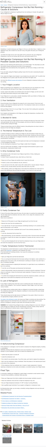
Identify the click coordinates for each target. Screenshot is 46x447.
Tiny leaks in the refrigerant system (9, 299)
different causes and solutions (15, 80)
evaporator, (9, 250)
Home (2, 5)
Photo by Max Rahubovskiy (6, 340)
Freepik (5, 46)
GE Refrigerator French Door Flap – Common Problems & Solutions (18, 413)
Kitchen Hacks (20, 411)
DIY (3, 411)
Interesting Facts (12, 411)
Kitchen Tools (28, 411)
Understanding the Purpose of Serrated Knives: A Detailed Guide (18, 415)
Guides (5, 5)
